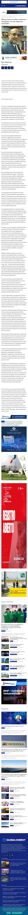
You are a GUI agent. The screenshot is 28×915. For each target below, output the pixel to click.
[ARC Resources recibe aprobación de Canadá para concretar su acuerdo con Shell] (5, 810)
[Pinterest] (9, 67)
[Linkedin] (7, 855)
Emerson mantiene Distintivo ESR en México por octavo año (17, 659)
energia (3, 423)
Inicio (2, 15)
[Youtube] (12, 855)
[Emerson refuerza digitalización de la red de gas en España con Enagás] (5, 675)
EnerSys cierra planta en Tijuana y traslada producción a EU (17, 645)
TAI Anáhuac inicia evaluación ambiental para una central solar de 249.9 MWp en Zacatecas (14, 775)
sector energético (15, 425)
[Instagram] (5, 855)
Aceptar (8, 912)
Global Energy (8, 62)
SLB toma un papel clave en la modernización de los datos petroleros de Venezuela (18, 816)
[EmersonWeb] (14, 15)
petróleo (8, 425)
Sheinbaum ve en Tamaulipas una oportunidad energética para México (17, 802)
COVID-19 (13, 421)
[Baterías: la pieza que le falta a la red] (14, 718)
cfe (6, 421)
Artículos (3, 727)
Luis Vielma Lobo (19, 423)
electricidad (19, 421)
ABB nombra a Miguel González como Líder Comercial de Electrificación (17, 666)
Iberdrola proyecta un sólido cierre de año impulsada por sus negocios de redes (14, 750)
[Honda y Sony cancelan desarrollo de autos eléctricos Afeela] (5, 653)
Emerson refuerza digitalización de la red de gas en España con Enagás (18, 673)
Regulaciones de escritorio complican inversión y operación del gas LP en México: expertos (17, 788)
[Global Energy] (2, 62)
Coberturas (3, 630)
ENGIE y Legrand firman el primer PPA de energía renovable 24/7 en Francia (18, 879)
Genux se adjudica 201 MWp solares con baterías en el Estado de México (18, 823)
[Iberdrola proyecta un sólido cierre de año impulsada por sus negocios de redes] (14, 741)
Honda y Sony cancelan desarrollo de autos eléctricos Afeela (17, 652)
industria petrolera (10, 423)
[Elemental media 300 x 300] (14, 568)
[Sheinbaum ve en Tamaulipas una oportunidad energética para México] (5, 803)
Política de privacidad (17, 912)
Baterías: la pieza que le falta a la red (12, 726)
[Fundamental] (14, 2)
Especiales (6, 15)
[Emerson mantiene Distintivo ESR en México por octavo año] (5, 660)
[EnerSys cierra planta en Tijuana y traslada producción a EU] (5, 646)
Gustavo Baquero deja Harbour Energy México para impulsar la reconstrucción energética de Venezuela (18, 795)
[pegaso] (14, 480)
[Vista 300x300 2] (14, 596)
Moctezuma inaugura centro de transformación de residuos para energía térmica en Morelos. (18, 638)
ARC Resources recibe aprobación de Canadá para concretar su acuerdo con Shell (17, 809)
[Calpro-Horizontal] (14, 61)
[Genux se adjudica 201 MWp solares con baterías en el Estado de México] (5, 824)
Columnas (10, 15)
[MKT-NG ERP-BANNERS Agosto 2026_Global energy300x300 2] (14, 451)
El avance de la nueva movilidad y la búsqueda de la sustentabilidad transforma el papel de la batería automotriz (12, 627)
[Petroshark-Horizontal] (14, 420)
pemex (3, 425)
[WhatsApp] (12, 67)
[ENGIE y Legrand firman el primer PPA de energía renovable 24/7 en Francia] (5, 879)
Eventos (11, 641)
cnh (9, 421)
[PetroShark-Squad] (14, 705)
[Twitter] (5, 67)
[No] (26, 910)
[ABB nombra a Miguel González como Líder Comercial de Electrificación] (5, 667)
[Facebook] (2, 67)
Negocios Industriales (13, 647)
